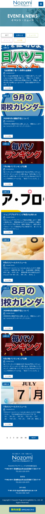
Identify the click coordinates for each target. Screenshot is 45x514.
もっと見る (8, 88)
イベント (6, 40)
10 (17, 438)
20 (21, 438)
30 (26, 438)
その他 (19, 40)
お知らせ (19, 35)
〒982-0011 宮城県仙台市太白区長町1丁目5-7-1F (22, 469)
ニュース (32, 35)
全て (7, 35)
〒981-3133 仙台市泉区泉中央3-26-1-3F (22, 490)
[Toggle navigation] (41, 4)
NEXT (34, 438)
